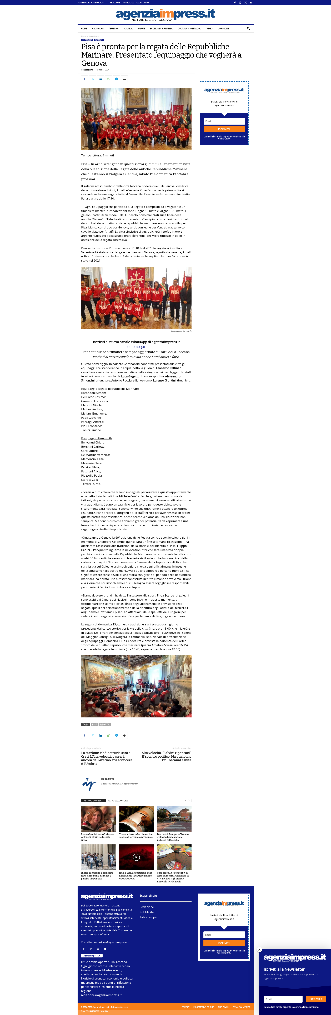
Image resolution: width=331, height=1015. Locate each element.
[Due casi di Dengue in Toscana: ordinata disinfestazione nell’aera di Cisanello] (174, 819)
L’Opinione (223, 28)
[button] (248, 28)
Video (210, 28)
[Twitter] (246, 2)
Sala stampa (142, 2)
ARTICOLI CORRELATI (93, 800)
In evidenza (87, 40)
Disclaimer (223, 1007)
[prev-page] (185, 801)
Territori (113, 28)
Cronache (97, 28)
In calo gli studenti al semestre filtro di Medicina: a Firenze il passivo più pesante (97, 875)
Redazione (115, 2)
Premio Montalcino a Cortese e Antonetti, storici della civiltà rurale (97, 837)
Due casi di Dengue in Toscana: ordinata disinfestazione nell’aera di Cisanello (173, 837)
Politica (128, 28)
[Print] (124, 78)
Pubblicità (128, 2)
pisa (94, 724)
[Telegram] (116, 78)
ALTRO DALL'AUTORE (118, 800)
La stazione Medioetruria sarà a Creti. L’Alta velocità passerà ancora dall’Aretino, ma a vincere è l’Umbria (106, 758)
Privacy (185, 1007)
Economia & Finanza (161, 28)
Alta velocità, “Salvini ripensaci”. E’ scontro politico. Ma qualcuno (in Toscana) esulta (166, 756)
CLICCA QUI (136, 347)
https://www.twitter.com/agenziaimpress (119, 783)
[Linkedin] (100, 78)
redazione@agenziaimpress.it (111, 942)
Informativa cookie (203, 1007)
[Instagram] (240, 2)
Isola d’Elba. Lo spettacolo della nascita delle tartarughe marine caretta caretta (135, 875)
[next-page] (190, 801)
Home (84, 28)
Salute (141, 28)
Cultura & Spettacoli (189, 28)
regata (104, 724)
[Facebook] (235, 2)
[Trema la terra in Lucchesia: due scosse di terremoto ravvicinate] (136, 819)
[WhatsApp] (108, 78)
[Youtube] (251, 2)
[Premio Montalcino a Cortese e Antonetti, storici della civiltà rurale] (98, 819)
